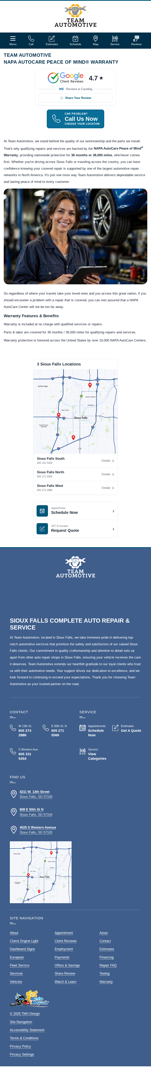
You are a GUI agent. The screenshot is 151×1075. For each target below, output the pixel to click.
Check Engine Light (24, 941)
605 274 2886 (44, 490)
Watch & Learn (65, 982)
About (14, 933)
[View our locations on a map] (41, 872)
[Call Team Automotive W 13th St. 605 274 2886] (24, 730)
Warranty (106, 982)
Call (31, 44)
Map (96, 44)
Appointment (64, 933)
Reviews (136, 44)
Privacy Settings (22, 1054)
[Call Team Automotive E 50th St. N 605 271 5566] (57, 730)
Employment (64, 949)
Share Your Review (78, 98)
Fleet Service (19, 965)
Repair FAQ (108, 965)
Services (16, 973)
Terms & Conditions (24, 1038)
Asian (103, 933)
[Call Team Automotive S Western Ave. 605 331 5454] (24, 754)
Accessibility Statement (27, 1030)
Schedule (75, 44)
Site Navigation (21, 1022)
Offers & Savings (67, 965)
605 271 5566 (44, 476)
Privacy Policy (20, 1046)
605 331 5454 (44, 462)
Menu (13, 44)
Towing (104, 973)
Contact (105, 941)
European (17, 957)
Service (115, 44)
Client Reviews (66, 941)
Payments (62, 957)
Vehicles (16, 982)
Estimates (52, 44)
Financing (106, 957)
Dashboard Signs (22, 949)
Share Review (65, 973)
